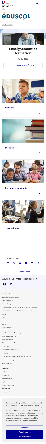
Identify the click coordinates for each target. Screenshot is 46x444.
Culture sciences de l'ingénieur (11, 343)
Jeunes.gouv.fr (6, 389)
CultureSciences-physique (10, 350)
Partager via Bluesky (20, 263)
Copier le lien (38, 263)
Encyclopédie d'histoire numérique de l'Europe (16, 356)
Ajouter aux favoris (25, 65)
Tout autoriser (25, 436)
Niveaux (9, 107)
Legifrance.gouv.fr (7, 382)
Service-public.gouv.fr (8, 385)
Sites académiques (7, 328)
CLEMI (4, 324)
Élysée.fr (4, 372)
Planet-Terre (5, 346)
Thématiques (12, 228)
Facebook (4, 284)
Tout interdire (24, 432)
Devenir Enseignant (7, 304)
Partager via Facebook (8, 263)
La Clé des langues (7, 339)
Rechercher (37, 3)
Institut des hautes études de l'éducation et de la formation (20, 307)
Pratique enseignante (16, 188)
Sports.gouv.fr (6, 392)
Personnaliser (24, 427)
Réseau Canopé (6, 321)
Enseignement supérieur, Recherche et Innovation (17, 311)
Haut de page (24, 271)
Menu (43, 3)
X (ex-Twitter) (11, 284)
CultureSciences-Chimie (9, 336)
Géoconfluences (7, 363)
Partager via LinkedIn (26, 263)
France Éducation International (11, 297)
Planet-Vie (5, 353)
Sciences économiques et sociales (12, 360)
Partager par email (32, 263)
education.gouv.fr (7, 301)
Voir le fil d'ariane (7, 25)
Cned (3, 317)
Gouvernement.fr (7, 378)
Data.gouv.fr (5, 375)
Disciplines (11, 147)
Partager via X (14, 263)
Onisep (4, 314)
